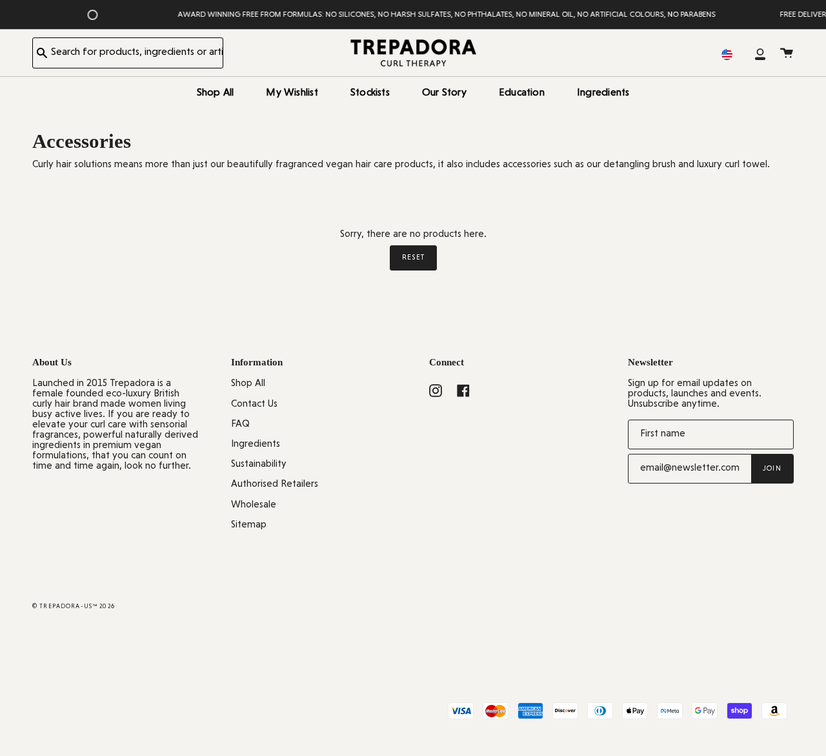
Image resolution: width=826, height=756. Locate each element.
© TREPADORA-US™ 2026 (73, 606)
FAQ (240, 424)
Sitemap (249, 525)
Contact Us (254, 404)
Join (772, 469)
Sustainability (259, 464)
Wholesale (253, 505)
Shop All (248, 384)
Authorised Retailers (274, 484)
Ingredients (255, 444)
